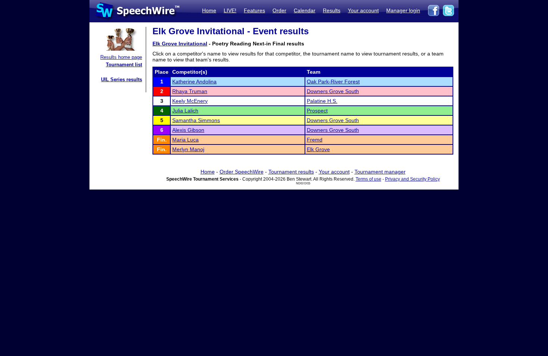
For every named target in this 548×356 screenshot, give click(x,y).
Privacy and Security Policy (412, 179)
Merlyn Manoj (188, 149)
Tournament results (291, 172)
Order (279, 10)
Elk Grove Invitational (179, 44)
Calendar (304, 10)
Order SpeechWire (242, 172)
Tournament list (124, 64)
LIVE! (230, 10)
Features (254, 10)
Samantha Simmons (196, 120)
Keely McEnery (190, 101)
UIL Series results (121, 79)
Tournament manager (380, 172)
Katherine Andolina (194, 82)
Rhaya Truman (189, 91)
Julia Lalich (185, 111)
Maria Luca (185, 140)
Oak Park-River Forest (333, 82)
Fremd (314, 140)
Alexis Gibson (188, 130)
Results (331, 10)
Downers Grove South (333, 91)
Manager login (403, 10)
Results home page (121, 57)
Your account (363, 10)
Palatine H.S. (322, 101)
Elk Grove (318, 149)
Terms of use (368, 179)
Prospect (317, 111)
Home (209, 10)
